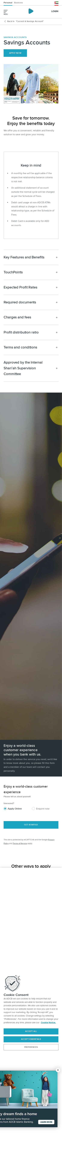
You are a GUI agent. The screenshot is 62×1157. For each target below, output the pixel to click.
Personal (8, 2)
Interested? (9, 803)
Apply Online (15, 808)
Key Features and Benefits (24, 257)
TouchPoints (13, 272)
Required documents (20, 302)
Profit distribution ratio (21, 332)
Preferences (31, 1047)
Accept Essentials (31, 1039)
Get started (31, 824)
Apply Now (15, 53)
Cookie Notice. (48, 1022)
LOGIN (54, 11)
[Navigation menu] (6, 11)
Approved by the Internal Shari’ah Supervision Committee (23, 368)
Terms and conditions (20, 347)
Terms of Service (20, 843)
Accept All (31, 1031)
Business (18, 2)
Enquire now (43, 808)
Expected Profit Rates (20, 287)
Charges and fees (17, 317)
